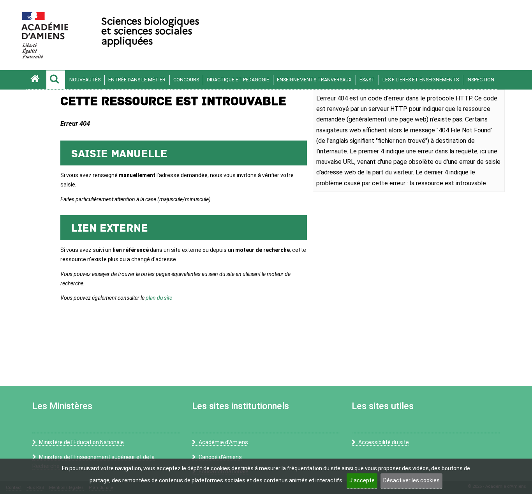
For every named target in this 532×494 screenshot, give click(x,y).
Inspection (480, 80)
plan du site (159, 298)
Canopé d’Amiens (220, 457)
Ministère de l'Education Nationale (81, 442)
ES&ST (367, 80)
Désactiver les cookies (411, 480)
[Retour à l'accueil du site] (36, 80)
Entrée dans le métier (137, 80)
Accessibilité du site (383, 442)
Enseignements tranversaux (314, 80)
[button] (55, 80)
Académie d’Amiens (223, 442)
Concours (186, 80)
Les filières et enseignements (420, 80)
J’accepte (362, 480)
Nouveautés (84, 80)
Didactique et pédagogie (238, 80)
